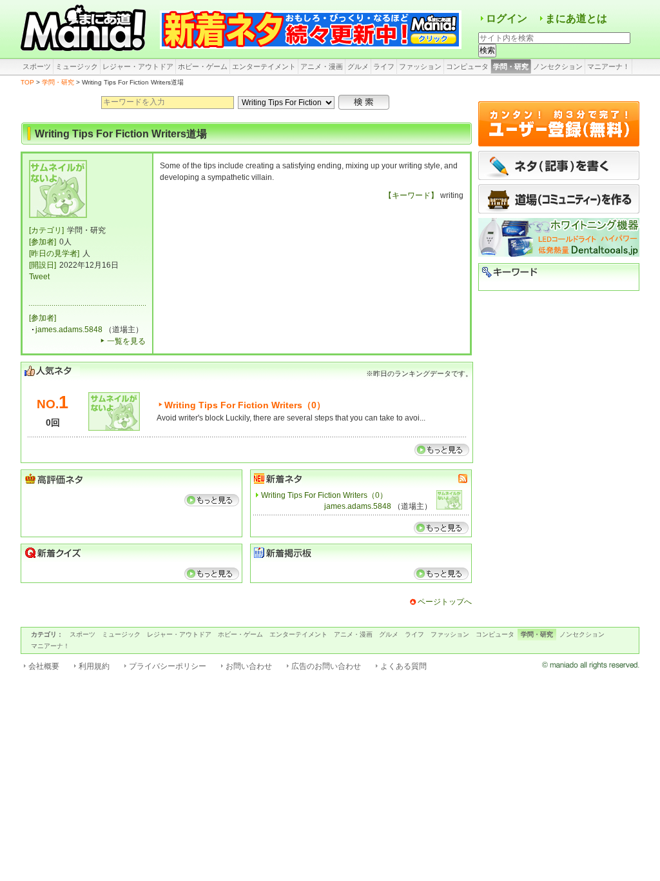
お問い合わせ (249, 666)
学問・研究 (511, 66)
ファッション (420, 66)
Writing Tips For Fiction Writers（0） (244, 405)
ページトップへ (445, 601)
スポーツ (37, 66)
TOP (27, 82)
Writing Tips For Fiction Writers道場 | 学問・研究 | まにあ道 (85, 29)
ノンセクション (558, 66)
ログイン (506, 18)
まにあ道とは (576, 18)
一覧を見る (126, 341)
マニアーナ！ (608, 66)
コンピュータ (467, 66)
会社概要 (43, 666)
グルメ (358, 66)
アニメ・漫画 (321, 66)
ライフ (383, 66)
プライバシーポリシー (167, 666)
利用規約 (94, 666)
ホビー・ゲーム (203, 66)
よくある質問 (403, 666)
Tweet (39, 276)
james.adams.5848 (68, 329)
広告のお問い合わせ (326, 666)
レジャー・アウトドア (137, 66)
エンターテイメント (264, 66)
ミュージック (76, 66)
